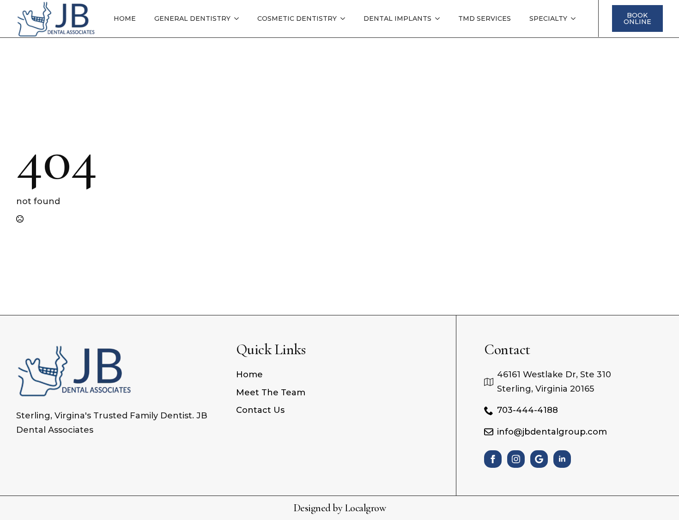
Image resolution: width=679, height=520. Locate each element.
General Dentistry (192, 18)
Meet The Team (270, 392)
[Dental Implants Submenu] (440, 18)
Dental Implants (397, 18)
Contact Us (260, 410)
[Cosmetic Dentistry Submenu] (345, 18)
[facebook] (493, 459)
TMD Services (484, 18)
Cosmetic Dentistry (297, 18)
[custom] (539, 459)
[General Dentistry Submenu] (239, 18)
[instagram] (516, 459)
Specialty (548, 18)
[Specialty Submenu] (576, 18)
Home (125, 18)
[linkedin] (562, 459)
